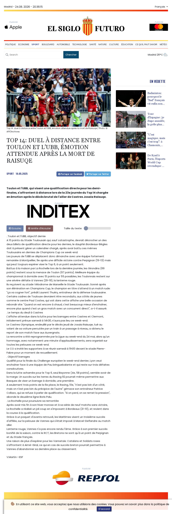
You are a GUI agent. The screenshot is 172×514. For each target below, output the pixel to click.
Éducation (127, 44)
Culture (114, 44)
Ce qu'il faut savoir (146, 44)
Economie (23, 44)
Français (160, 6)
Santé (92, 44)
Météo (163, 44)
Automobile (63, 44)
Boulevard (48, 44)
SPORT (10, 173)
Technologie (79, 44)
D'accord (104, 509)
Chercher (71, 54)
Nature (102, 44)
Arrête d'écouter (40, 228)
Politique (10, 44)
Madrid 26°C (155, 54)
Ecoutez (16, 228)
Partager (71, 174)
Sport (35, 44)
